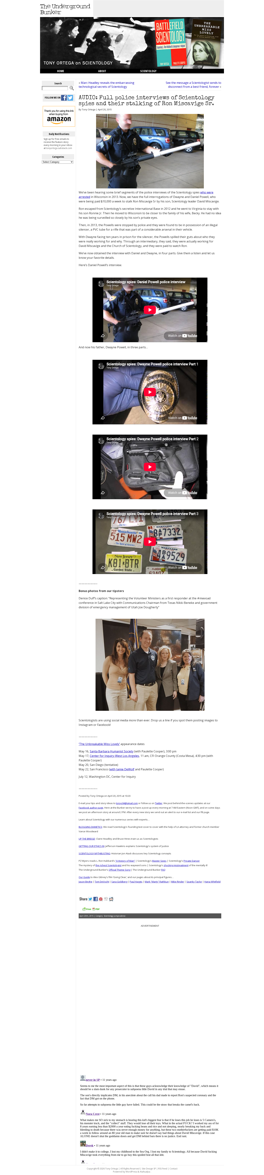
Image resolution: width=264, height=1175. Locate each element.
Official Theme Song (119, 869)
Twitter (158, 803)
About (102, 71)
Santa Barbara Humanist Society (111, 751)
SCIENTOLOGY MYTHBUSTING (94, 853)
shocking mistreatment (176, 865)
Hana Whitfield (212, 881)
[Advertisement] (158, 8)
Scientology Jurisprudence (114, 916)
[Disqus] (150, 1026)
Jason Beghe (85, 881)
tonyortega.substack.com (59, 148)
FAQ (163, 869)
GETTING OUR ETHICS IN (91, 846)
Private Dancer (192, 860)
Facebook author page (91, 807)
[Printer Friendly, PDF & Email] (91, 910)
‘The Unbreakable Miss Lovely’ (99, 744)
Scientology (148, 71)
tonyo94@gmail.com (127, 803)
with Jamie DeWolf (122, 769)
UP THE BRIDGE (87, 838)
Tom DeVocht (102, 881)
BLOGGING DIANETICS (90, 826)
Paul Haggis (136, 881)
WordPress (131, 1171)
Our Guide (84, 877)
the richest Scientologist (108, 865)
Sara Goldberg (119, 881)
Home (60, 71)
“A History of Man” (125, 860)
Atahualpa (145, 1171)
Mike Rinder (177, 881)
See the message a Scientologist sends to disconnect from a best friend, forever (193, 85)
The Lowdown (66, 76)
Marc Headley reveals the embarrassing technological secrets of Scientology (106, 85)
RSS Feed (162, 1168)
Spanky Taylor (194, 881)
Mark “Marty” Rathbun (157, 881)
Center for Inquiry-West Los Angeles (114, 756)
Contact (173, 1168)
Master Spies (159, 860)
